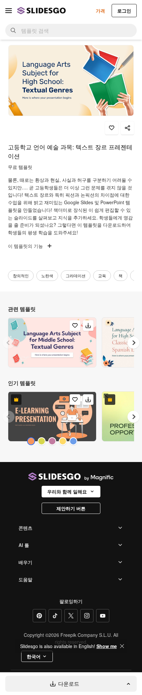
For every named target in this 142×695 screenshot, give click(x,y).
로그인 (124, 10)
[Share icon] (127, 128)
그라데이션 (76, 275)
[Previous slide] (9, 343)
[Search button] (13, 30)
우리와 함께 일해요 (67, 491)
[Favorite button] (111, 128)
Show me (106, 646)
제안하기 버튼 (71, 508)
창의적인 (21, 275)
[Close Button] (122, 646)
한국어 (34, 656)
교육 (102, 275)
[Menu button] (8, 10)
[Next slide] (133, 343)
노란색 (47, 275)
